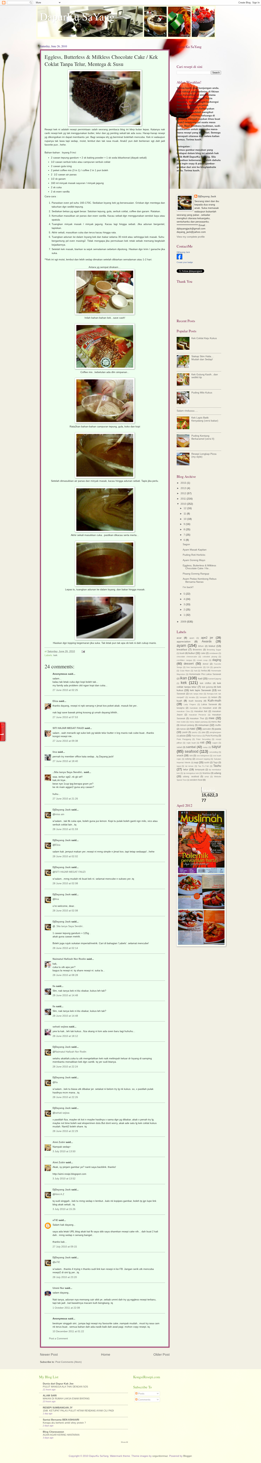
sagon (215, 743)
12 (185, 508)
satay (205, 747)
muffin (218, 725)
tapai (179, 766)
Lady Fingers (190, 704)
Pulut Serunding (203, 739)
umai (207, 776)
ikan (183, 678)
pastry (194, 732)
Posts (140, 1393)
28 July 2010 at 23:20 (65, 1277)
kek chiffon (205, 683)
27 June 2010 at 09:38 (65, 741)
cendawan (213, 653)
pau (203, 732)
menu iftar (216, 722)
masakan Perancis (197, 715)
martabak (194, 708)
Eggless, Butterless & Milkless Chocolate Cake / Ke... (199, 567)
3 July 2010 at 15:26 (64, 1209)
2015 (184, 483)
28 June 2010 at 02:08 (65, 883)
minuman (203, 725)
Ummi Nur (58, 1288)
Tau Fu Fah (203, 766)
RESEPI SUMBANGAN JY (57, 1407)
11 (185, 513)
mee (211, 718)
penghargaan (215, 732)
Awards (207, 641)
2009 (184, 621)
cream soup (202, 660)
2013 (184, 488)
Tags (215, 762)
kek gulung (207, 687)
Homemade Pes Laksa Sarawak (205, 674)
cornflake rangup (184, 660)
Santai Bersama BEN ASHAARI (61, 1419)
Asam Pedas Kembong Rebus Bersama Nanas (199, 580)
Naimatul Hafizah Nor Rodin (69, 959)
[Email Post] (83, 651)
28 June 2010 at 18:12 (65, 1036)
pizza (183, 735)
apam (191, 638)
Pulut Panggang (184, 739)
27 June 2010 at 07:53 (65, 717)
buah (182, 653)
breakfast (182, 649)
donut (205, 664)
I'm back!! (188, 587)
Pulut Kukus (197, 736)
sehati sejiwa (60, 1026)
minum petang (187, 725)
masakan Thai (197, 718)
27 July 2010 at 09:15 (65, 1246)
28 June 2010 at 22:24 (65, 1066)
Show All (124, 1442)
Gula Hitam (185, 671)
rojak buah (191, 743)
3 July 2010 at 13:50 (64, 1151)
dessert (189, 663)
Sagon (186, 544)
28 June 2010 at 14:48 (65, 995)
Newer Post (49, 1354)
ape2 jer (207, 637)
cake (203, 653)
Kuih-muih (214, 700)
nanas (183, 729)
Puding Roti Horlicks (194, 555)
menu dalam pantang (198, 722)
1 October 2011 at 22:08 (66, 1307)
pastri (185, 732)
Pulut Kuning (211, 735)
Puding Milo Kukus (201, 392)
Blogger (187, 1456)
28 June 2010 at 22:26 (65, 1097)
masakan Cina (183, 711)
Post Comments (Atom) (68, 1362)
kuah (179, 700)
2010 (184, 504)
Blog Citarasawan (53, 1431)
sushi (206, 762)
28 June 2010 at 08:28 (65, 975)
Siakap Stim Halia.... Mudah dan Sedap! (202, 358)
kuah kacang (195, 701)
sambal (191, 747)
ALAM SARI (50, 1395)
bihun (201, 646)
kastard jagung (214, 679)
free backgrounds (194, 667)
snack (180, 755)
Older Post (161, 1354)
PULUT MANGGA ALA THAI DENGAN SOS (65, 1386)
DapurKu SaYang (77, 16)
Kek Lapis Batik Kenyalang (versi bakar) (204, 419)
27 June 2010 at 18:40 (65, 761)
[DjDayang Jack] (179, 258)
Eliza (55, 701)
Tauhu (217, 765)
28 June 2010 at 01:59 (65, 829)
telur (185, 769)
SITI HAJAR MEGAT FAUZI (68, 728)
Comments (143, 1399)
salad (179, 747)
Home (105, 1354)
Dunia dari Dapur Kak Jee (58, 1383)
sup (196, 762)
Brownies (197, 649)
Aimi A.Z (59, 1194)
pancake (207, 729)
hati (195, 671)
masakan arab (210, 708)
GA (207, 667)
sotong (188, 759)
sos (191, 755)
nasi (192, 728)
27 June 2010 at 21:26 (65, 798)
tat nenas (189, 766)
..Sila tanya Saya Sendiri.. (68, 772)
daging (216, 660)
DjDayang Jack (62, 809)
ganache (217, 667)
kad (200, 678)
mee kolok (181, 722)
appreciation (184, 641)
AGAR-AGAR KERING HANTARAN (61, 1435)
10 (185, 519)
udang (217, 773)
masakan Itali (201, 711)
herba (204, 670)
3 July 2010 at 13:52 (64, 1178)
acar (179, 638)
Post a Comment (58, 1338)
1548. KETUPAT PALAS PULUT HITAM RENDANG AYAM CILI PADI (78, 1410)
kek (55, 655)
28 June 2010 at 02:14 (65, 948)
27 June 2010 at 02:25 (65, 690)
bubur (191, 653)
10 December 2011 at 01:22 (68, 1331)
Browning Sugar (214, 650)
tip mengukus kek (191, 773)
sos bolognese (203, 756)
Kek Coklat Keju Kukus (204, 338)
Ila (54, 986)
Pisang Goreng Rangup (196, 573)
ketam (214, 697)
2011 (184, 498)
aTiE (55, 1220)
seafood (191, 751)
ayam (181, 645)
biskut (212, 646)
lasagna (180, 708)
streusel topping (203, 759)
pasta (218, 729)
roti (202, 742)
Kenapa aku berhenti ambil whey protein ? (64, 1422)
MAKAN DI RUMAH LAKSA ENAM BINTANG (66, 1398)
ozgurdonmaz (160, 1456)
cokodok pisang (210, 657)
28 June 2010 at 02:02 (65, 856)
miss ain (59, 814)
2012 (184, 493)
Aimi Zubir (59, 1142)
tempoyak (200, 769)
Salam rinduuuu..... (187, 410)
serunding (213, 752)
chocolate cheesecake (187, 657)
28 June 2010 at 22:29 (65, 1131)
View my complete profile (191, 236)
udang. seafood (191, 776)
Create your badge (185, 262)
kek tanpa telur (196, 694)
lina (55, 752)
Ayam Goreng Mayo (194, 560)
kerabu (192, 697)
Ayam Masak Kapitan (194, 549)
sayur (216, 746)
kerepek (203, 697)
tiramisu (206, 773)
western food (196, 780)
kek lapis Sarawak (200, 690)
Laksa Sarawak (209, 704)
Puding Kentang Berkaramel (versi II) (202, 437)
